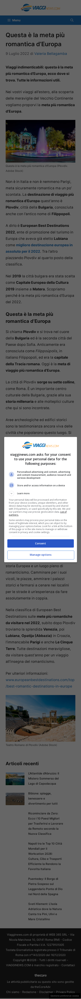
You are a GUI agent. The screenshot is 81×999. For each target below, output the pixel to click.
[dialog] (40, 499)
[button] (40, 493)
